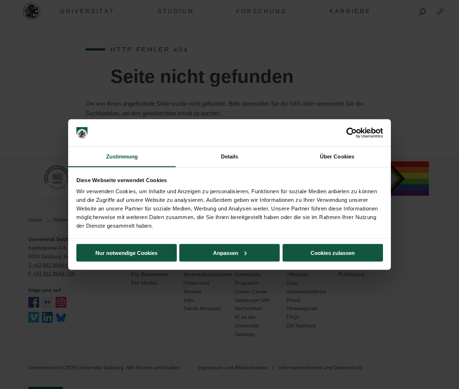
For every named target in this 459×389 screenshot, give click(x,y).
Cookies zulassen (333, 253)
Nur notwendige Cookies (126, 253)
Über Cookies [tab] (337, 156)
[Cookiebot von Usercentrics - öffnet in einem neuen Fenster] (351, 133)
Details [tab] (229, 156)
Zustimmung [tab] (122, 156)
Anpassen (225, 253)
